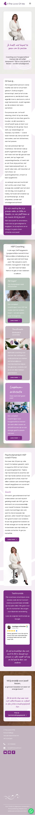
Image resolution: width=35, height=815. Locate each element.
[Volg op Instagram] (9, 752)
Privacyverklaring (13, 808)
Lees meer (14, 320)
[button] (31, 811)
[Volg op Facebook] (13, 752)
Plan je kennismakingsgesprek (16, 714)
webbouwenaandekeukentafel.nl (17, 811)
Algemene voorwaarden (22, 806)
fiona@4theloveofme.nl (14, 748)
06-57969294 (11, 744)
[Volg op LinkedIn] (5, 752)
